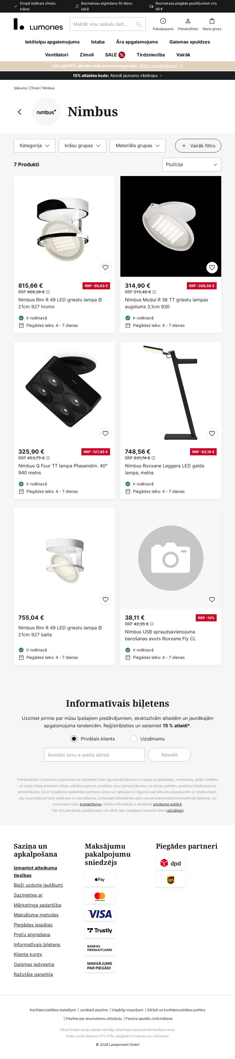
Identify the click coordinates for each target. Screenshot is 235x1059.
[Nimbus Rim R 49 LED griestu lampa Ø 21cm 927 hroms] (64, 254)
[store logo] (38, 24)
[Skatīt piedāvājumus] (117, 71)
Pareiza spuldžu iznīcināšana (149, 1018)
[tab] (34, 146)
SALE (111, 55)
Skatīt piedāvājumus (158, 65)
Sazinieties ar (28, 895)
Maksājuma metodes (36, 915)
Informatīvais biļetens (37, 944)
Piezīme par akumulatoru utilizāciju (94, 1018)
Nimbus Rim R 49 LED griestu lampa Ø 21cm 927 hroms (60, 303)
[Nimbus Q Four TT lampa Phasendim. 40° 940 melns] (64, 420)
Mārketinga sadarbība (37, 905)
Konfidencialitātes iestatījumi (53, 1009)
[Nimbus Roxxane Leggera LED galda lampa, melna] (170, 420)
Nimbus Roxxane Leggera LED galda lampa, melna (164, 469)
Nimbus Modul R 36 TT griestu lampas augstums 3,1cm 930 (166, 303)
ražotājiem (175, 810)
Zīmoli (35, 88)
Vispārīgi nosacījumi (127, 1009)
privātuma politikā (167, 804)
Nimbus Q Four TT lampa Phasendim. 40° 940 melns (62, 469)
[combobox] (108, 24)
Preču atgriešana (32, 934)
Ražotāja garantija (33, 974)
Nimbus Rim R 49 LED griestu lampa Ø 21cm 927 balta (60, 631)
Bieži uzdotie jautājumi (38, 885)
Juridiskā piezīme (94, 1009)
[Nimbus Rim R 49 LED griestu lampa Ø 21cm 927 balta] (64, 586)
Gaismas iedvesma (34, 964)
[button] (105, 267)
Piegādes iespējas (33, 925)
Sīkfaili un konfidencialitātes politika (176, 1009)
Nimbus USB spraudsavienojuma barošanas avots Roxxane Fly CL (160, 635)
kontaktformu (90, 804)
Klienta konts (28, 954)
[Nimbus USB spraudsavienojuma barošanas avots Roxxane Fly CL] (170, 586)
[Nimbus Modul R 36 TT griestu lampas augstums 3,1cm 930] (170, 254)
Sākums (20, 88)
